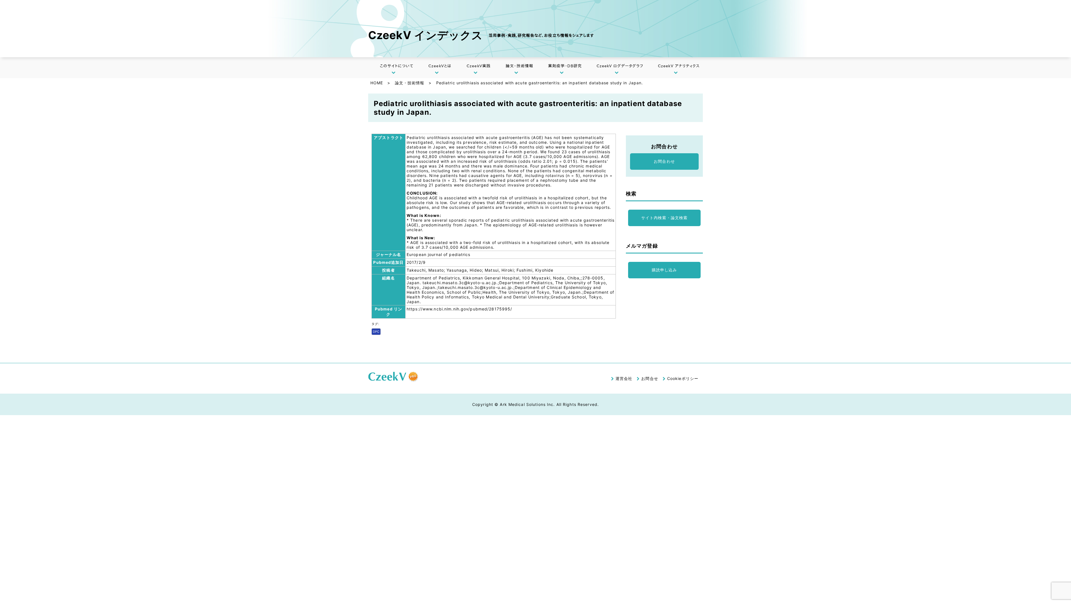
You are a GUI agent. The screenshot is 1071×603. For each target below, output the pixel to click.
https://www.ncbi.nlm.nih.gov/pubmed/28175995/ (459, 309)
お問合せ (649, 378)
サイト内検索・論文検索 (664, 217)
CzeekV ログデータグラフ (620, 66)
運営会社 (624, 378)
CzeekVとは (439, 66)
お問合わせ (664, 161)
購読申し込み (664, 269)
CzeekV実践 (479, 66)
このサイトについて (396, 66)
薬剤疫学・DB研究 (565, 66)
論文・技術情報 (519, 66)
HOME (376, 82)
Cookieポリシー (682, 378)
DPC (376, 332)
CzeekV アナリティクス (679, 66)
